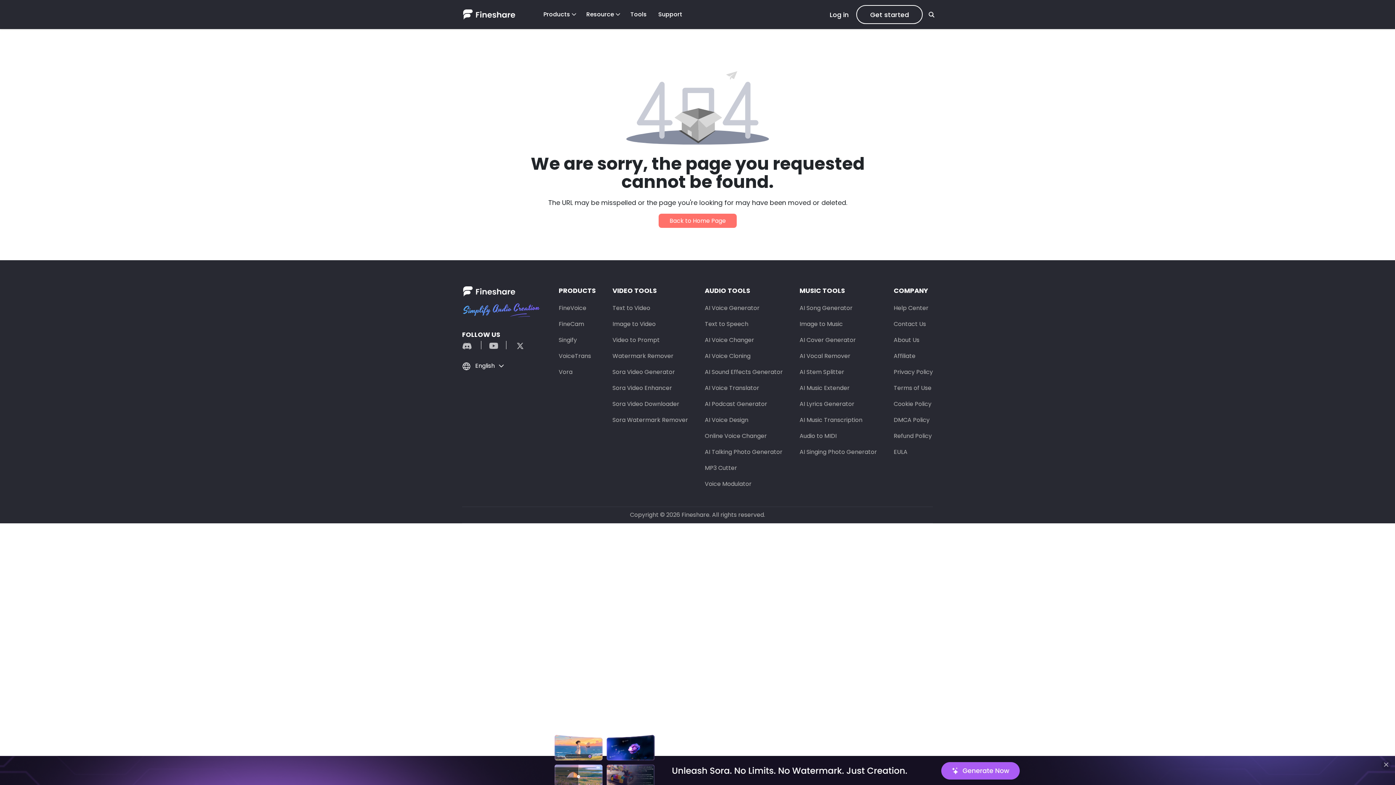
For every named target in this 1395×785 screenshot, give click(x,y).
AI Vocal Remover (825, 356)
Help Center (911, 308)
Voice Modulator (728, 484)
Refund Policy (913, 436)
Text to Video (631, 308)
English (485, 366)
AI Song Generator (826, 308)
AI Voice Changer (729, 340)
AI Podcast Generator (736, 404)
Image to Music (821, 324)
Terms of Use (912, 388)
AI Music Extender (825, 388)
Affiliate (904, 356)
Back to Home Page (698, 221)
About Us (906, 340)
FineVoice (572, 308)
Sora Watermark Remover (650, 420)
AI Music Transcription (831, 420)
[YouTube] (493, 345)
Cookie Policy (912, 404)
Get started (889, 14)
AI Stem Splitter (822, 372)
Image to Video (634, 324)
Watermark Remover (643, 356)
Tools (638, 14)
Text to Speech (726, 324)
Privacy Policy (913, 372)
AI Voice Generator (732, 308)
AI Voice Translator (732, 388)
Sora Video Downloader (645, 404)
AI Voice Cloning (728, 356)
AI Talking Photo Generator (744, 452)
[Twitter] (516, 345)
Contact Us (910, 324)
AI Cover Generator (828, 340)
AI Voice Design (726, 420)
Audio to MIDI (818, 436)
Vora (566, 372)
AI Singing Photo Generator (838, 452)
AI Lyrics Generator (827, 404)
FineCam (571, 324)
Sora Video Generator (643, 372)
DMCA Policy (912, 420)
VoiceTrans (575, 356)
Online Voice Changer (736, 436)
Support (670, 14)
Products (556, 14)
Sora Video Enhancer (642, 388)
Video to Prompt (636, 340)
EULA (900, 452)
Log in (839, 14)
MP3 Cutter (721, 468)
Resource (600, 14)
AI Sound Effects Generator (744, 372)
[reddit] (471, 345)
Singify (568, 340)
